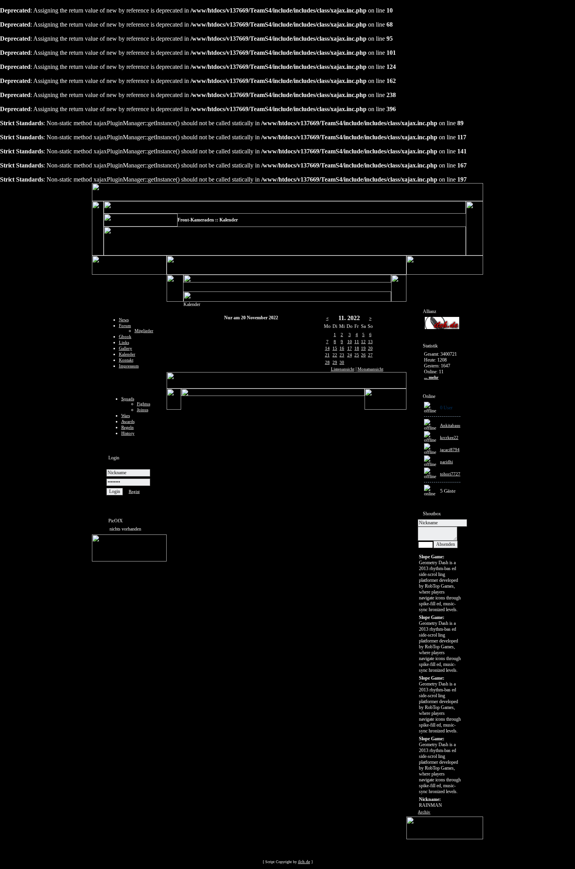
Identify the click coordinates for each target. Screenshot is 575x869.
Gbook (125, 336)
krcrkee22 (449, 437)
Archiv (424, 812)
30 (342, 362)
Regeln (127, 427)
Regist (134, 491)
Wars (125, 415)
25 (356, 355)
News (124, 319)
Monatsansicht (370, 369)
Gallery (125, 348)
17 (349, 348)
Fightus (143, 403)
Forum (125, 325)
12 (363, 341)
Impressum (129, 365)
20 (370, 348)
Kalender (127, 354)
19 (363, 348)
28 (327, 362)
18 (356, 348)
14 (327, 348)
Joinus (142, 409)
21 (327, 355)
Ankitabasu (450, 425)
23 (342, 355)
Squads (127, 398)
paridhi (446, 461)
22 (334, 355)
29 (334, 362)
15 (334, 348)
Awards (128, 421)
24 (349, 355)
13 (370, 341)
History (128, 433)
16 (342, 348)
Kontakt (126, 360)
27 (370, 355)
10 (349, 341)
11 (356, 341)
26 (363, 355)
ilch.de (304, 861)
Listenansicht (342, 369)
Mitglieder (144, 330)
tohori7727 (450, 473)
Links (124, 342)
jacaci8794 (450, 449)
